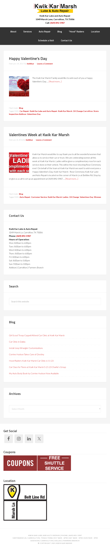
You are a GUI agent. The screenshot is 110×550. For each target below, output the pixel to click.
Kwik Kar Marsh (55, 8)
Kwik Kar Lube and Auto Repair (43, 111)
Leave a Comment (45, 63)
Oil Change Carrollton (83, 111)
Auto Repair (25, 197)
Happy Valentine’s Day (28, 58)
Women (97, 197)
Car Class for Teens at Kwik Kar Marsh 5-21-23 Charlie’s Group (37, 367)
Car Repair (24, 111)
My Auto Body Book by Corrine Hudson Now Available (34, 373)
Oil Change (74, 197)
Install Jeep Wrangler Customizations (26, 348)
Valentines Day (34, 114)
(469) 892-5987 (57, 22)
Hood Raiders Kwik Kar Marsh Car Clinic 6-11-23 (31, 360)
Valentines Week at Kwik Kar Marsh (39, 135)
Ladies (65, 197)
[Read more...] (55, 81)
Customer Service (39, 197)
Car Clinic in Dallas (17, 341)
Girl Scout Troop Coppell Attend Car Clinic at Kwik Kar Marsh (37, 335)
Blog (21, 108)
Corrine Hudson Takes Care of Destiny (26, 354)
